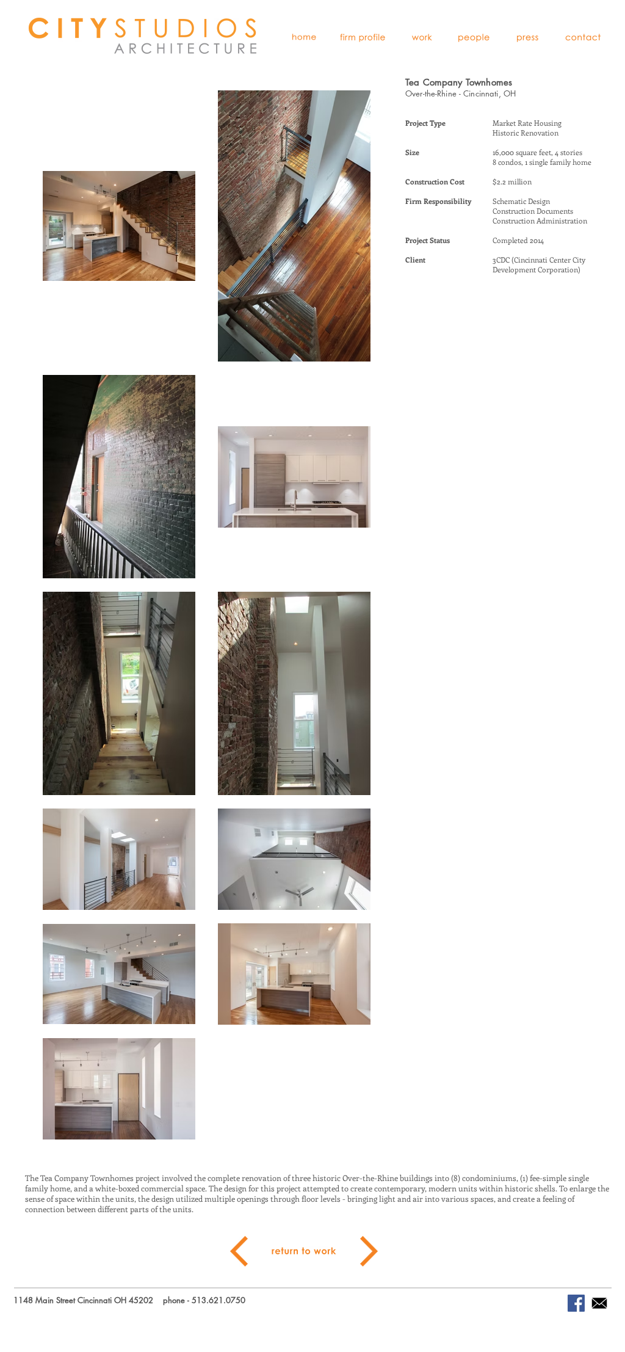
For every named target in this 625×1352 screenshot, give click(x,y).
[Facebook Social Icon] (576, 1303)
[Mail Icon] (599, 1303)
